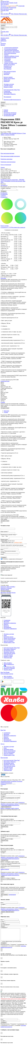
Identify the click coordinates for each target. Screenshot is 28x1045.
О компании (7, 72)
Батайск (11, 2)
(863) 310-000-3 (5, 4)
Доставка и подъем (9, 84)
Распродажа (7, 80)
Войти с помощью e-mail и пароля (10, 808)
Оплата (13, 592)
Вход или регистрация (7, 9)
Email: (2, 893)
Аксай (15, 2)
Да (3, 536)
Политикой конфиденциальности (10, 805)
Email (2, 554)
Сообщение (4, 927)
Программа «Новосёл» (10, 94)
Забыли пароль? (5, 869)
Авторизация (12, 894)
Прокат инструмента (9, 78)
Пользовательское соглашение (9, 781)
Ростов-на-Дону (5, 2)
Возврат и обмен (8, 87)
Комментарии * (5, 539)
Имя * (2, 549)
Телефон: (3, 796)
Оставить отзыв (5, 408)
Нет (7, 536)
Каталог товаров (8, 77)
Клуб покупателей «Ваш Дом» (12, 89)
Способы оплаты (8, 85)
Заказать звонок (8, 669)
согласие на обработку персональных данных (12, 803)
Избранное (6, 81)
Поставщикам (7, 96)
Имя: (2, 799)
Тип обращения (5, 924)
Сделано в (3, 784)
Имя (2, 919)
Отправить (3, 557)
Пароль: (3, 867)
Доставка (8, 592)
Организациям (8, 92)
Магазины (6, 74)
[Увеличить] (6, 616)
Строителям (7, 91)
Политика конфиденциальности (12, 99)
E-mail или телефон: (6, 864)
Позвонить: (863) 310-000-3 (8, 586)
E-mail (3, 921)
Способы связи (5, 10)
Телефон (3, 552)
